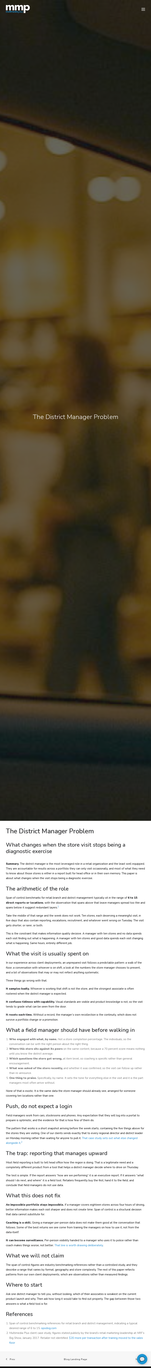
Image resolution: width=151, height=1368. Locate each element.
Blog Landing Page (75, 1359)
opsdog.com (49, 1328)
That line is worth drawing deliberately (79, 1245)
